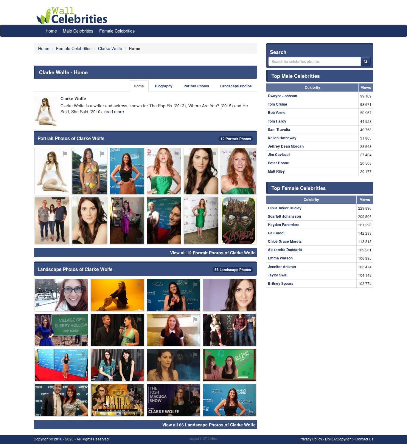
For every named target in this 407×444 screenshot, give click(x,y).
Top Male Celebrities (295, 75)
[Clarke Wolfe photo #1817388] (173, 329)
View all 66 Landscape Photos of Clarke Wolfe (209, 425)
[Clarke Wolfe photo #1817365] (117, 295)
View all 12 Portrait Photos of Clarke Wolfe (213, 253)
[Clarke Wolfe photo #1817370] (164, 221)
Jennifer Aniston (282, 266)
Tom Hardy (277, 121)
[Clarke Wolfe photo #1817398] (117, 400)
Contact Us (364, 438)
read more (114, 112)
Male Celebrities (78, 31)
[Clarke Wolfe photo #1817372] (173, 365)
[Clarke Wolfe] (46, 111)
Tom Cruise (277, 104)
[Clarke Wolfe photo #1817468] (52, 171)
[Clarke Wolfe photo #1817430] (61, 400)
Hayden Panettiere (283, 224)
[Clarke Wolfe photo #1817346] (229, 295)
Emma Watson (280, 258)
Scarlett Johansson (284, 216)
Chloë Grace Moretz (285, 241)
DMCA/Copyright (338, 438)
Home (51, 31)
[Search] (366, 61)
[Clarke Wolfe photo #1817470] (229, 329)
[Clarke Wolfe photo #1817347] (201, 171)
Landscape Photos (236, 86)
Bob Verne (276, 112)
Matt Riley (276, 171)
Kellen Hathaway (282, 137)
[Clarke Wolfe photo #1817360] (164, 171)
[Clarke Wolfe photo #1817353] (61, 329)
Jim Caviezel (279, 154)
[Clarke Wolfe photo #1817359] (117, 365)
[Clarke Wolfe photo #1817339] (127, 171)
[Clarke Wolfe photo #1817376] (61, 295)
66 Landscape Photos (233, 269)
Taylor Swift (278, 275)
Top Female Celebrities (298, 187)
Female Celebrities (117, 31)
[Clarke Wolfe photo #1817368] (201, 221)
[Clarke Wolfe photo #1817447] (90, 171)
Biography (164, 86)
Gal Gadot (276, 233)
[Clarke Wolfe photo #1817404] (173, 400)
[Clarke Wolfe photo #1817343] (173, 295)
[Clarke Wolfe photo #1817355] (238, 171)
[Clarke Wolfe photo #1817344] (61, 365)
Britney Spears (280, 283)
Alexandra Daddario (285, 249)
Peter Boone (278, 162)
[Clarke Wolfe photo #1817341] (229, 400)
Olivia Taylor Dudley (285, 208)
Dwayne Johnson (282, 95)
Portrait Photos (196, 86)
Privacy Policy (310, 438)
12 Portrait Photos (235, 138)
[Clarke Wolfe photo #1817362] (117, 329)
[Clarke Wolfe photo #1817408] (52, 221)
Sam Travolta (279, 129)
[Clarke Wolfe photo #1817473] (238, 221)
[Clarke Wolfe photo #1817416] (229, 365)
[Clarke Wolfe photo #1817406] (127, 221)
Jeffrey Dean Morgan (286, 146)
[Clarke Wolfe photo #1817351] (90, 221)
